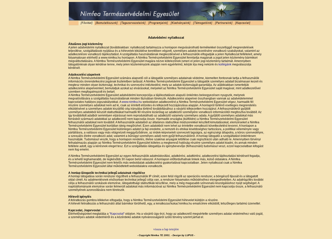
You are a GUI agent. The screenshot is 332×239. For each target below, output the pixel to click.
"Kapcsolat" (116, 213)
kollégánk (224, 64)
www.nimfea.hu (132, 102)
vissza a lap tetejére (166, 229)
